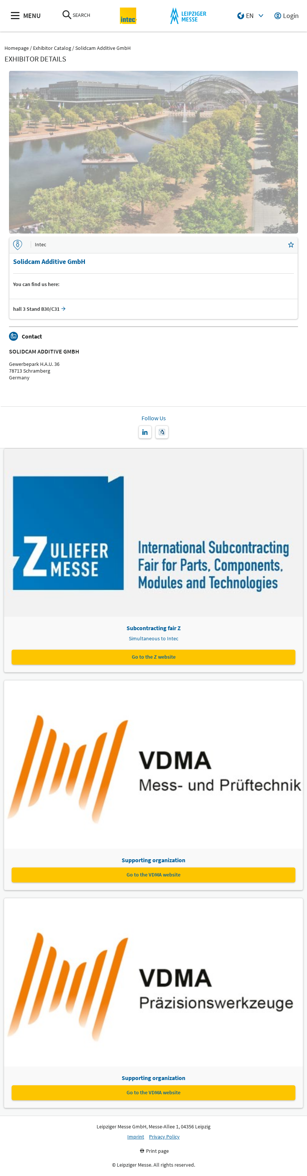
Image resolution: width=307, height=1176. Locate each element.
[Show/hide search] (67, 15)
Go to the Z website (154, 656)
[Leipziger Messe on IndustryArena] (161, 432)
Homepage (16, 48)
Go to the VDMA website (153, 874)
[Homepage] (128, 15)
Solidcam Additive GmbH (103, 48)
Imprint (135, 1137)
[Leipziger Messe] (188, 15)
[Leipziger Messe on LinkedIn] (145, 432)
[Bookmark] (291, 245)
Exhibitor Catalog (52, 48)
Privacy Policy (164, 1137)
